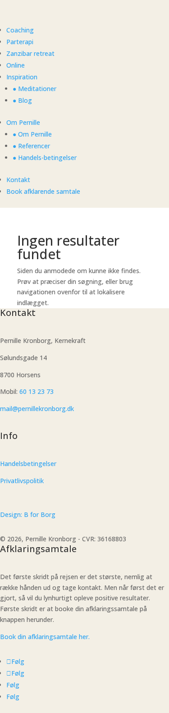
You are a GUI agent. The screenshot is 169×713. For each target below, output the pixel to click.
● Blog (22, 100)
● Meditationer (34, 88)
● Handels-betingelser (45, 157)
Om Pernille (23, 122)
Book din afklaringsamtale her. (45, 636)
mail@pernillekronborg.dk (37, 408)
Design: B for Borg (27, 514)
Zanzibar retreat (30, 53)
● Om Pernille (32, 134)
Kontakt (18, 179)
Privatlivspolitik (22, 480)
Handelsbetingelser (28, 463)
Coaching (20, 30)
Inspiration (21, 77)
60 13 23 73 (36, 391)
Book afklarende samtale (43, 191)
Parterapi (19, 41)
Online (15, 65)
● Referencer (31, 146)
